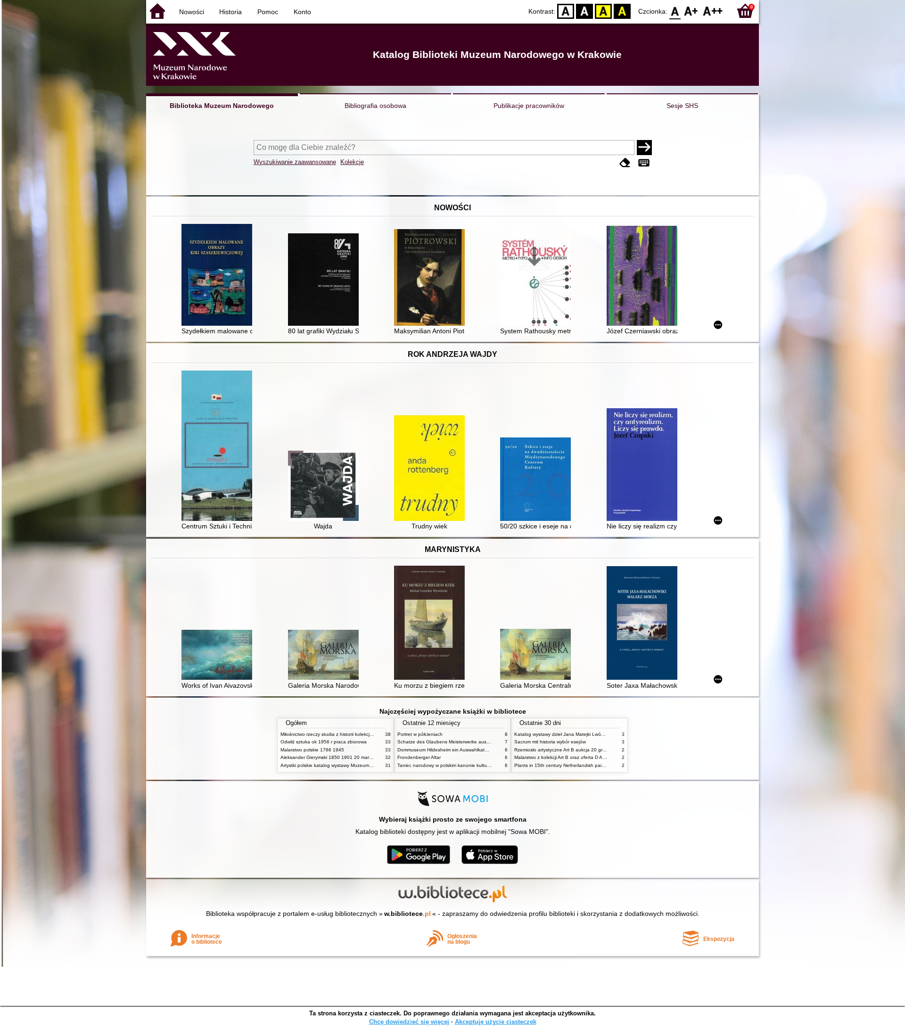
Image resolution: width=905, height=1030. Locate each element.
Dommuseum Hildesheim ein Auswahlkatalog (445, 749)
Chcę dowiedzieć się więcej (409, 1021)
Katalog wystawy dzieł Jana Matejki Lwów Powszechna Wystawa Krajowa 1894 (600, 734)
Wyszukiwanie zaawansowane (295, 161)
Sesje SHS (682, 105)
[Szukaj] (644, 147)
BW (584, 11)
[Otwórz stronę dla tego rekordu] (219, 276)
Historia (230, 12)
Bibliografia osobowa (375, 105)
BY (622, 11)
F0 (675, 11)
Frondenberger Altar (419, 757)
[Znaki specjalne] (643, 163)
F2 (712, 11)
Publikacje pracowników (529, 105)
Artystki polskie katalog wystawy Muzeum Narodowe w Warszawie (351, 765)
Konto (302, 12)
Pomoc (267, 12)
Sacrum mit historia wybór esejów (550, 741)
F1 (691, 11)
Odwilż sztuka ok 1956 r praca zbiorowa (323, 741)
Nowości (191, 12)
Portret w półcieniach (420, 734)
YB (603, 11)
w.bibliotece (407, 913)
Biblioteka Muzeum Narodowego (222, 105)
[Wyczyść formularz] (625, 163)
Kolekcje (352, 161)
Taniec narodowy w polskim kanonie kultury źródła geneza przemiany (472, 765)
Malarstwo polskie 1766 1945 (312, 749)
